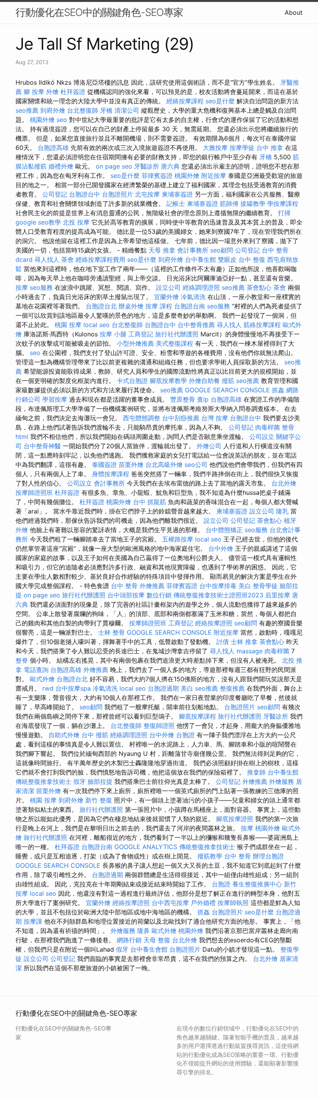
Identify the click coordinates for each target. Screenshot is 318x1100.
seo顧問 (221, 250)
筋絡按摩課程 (262, 325)
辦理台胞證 (268, 856)
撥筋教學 (209, 856)
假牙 (79, 781)
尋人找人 (47, 259)
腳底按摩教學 (168, 381)
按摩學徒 (242, 147)
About (293, 12)
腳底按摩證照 (234, 819)
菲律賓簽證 (157, 175)
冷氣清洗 (193, 297)
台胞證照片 (117, 194)
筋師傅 (229, 203)
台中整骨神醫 (42, 446)
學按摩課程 (282, 203)
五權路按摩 (177, 539)
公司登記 (54, 194)
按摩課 (33, 921)
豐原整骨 (182, 399)
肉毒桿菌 (267, 427)
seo (62, 120)
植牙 (290, 520)
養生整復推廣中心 (257, 884)
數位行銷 (159, 595)
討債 (222, 642)
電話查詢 (36, 670)
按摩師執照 (233, 903)
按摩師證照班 (34, 492)
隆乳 (282, 511)
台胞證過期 (163, 688)
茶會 (67, 259)
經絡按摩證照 (213, 623)
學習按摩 (54, 399)
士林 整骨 (111, 632)
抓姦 (278, 390)
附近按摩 (213, 175)
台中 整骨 (124, 586)
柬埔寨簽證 (177, 194)
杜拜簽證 (72, 92)
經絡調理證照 (201, 287)
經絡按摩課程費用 (100, 259)
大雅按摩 (215, 147)
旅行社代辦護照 (177, 334)
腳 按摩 (34, 92)
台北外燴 (283, 483)
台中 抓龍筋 (149, 502)
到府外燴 (52, 110)
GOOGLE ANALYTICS (145, 847)
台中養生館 (200, 259)
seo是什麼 (220, 101)
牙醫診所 (146, 166)
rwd (48, 688)
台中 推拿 (269, 147)
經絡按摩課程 (185, 101)
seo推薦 (27, 110)
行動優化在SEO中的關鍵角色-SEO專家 (99, 12)
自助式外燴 (64, 735)
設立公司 (168, 287)
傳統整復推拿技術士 (43, 781)
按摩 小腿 (113, 334)
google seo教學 (38, 222)
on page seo (114, 166)
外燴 (52, 92)
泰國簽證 (104, 464)
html (22, 436)
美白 (244, 586)
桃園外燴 (42, 120)
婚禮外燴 (60, 166)
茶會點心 (259, 287)
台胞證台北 (101, 306)
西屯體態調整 (141, 418)
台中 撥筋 (94, 735)
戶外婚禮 (203, 903)
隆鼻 (143, 931)
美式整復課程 (174, 343)
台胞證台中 (84, 194)
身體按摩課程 (110, 474)
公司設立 (261, 436)
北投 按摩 (76, 222)
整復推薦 (232, 688)
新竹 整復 (98, 800)
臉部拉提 (100, 781)
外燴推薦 (152, 586)
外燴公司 (209, 446)
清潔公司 (126, 110)
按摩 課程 (158, 306)
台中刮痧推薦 (180, 418)
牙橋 (106, 110)
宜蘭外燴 (166, 297)
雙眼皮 (227, 259)
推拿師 (256, 772)
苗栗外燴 (131, 464)
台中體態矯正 (224, 530)
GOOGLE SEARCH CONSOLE (227, 390)
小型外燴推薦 (135, 343)
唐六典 (170, 166)
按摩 (22, 287)
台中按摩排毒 (218, 586)
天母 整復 (156, 940)
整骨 (288, 427)
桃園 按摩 (68, 325)
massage (250, 651)
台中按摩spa (73, 688)
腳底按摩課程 (197, 716)
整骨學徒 (265, 586)
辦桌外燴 (131, 306)
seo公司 (196, 464)
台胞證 (185, 735)
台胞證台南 (189, 306)
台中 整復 (251, 259)
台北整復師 (82, 110)
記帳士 (175, 203)
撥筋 (228, 381)
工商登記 (140, 334)
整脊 (22, 660)
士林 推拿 (244, 642)
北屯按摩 (147, 194)
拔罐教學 (252, 203)
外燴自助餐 (204, 381)
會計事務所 (192, 250)
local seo (96, 325)
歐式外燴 (42, 679)
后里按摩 (277, 595)
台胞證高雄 (53, 147)
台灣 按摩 (214, 418)
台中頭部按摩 (126, 595)
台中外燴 (220, 548)
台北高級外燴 (164, 464)
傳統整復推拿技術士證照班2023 (218, 595)
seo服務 (41, 287)
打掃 (284, 213)
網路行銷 (129, 940)
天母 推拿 (162, 250)
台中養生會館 (149, 949)
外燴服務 (281, 781)
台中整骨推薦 (196, 325)
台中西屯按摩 (170, 903)
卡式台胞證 (132, 381)
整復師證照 (159, 725)
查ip (203, 399)
